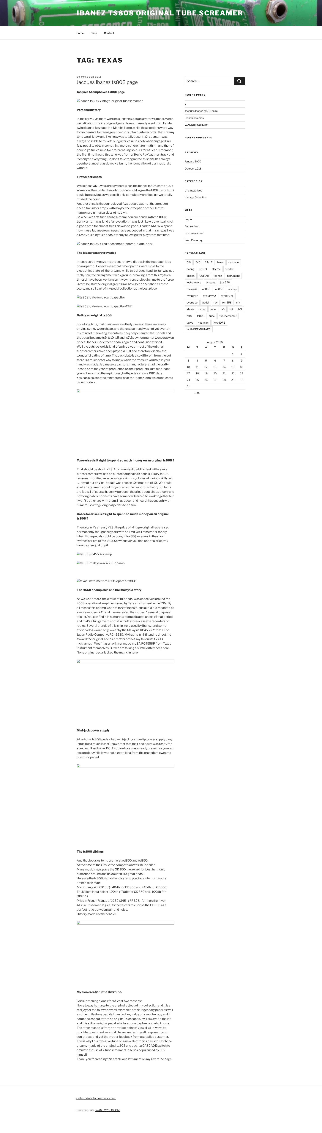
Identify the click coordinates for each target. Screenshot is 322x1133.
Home (80, 33)
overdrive (192, 295)
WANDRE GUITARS (197, 124)
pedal (205, 302)
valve (190, 322)
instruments (194, 282)
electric (216, 269)
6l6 (189, 262)
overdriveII (227, 295)
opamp (232, 289)
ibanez (218, 275)
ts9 (240, 309)
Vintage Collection (195, 197)
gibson (191, 275)
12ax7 (208, 262)
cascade (233, 262)
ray (215, 302)
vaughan (203, 322)
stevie (190, 309)
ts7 (231, 309)
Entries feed (192, 226)
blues (220, 262)
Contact (109, 33)
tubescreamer (228, 315)
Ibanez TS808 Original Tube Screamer (160, 13)
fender (229, 269)
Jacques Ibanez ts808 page (107, 82)
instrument (233, 275)
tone (213, 309)
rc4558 (226, 302)
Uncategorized (193, 190)
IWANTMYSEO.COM (107, 1110)
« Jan (197, 392)
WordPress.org (194, 240)
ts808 (200, 315)
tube (212, 315)
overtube (192, 302)
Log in (188, 219)
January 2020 (193, 161)
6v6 (197, 262)
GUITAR (204, 275)
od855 (219, 289)
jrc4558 (225, 282)
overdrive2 (209, 295)
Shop (94, 33)
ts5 (223, 309)
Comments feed (194, 233)
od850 (206, 289)
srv (238, 302)
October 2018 (193, 168)
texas (202, 309)
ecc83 (203, 269)
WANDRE (219, 322)
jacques (210, 282)
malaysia (192, 289)
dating (190, 269)
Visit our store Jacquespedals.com (96, 1098)
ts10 (189, 315)
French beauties (194, 117)
